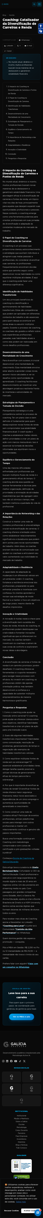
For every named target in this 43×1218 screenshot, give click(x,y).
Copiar (9, 51)
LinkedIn (10, 45)
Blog (4, 15)
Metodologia (21, 1127)
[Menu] (39, 4)
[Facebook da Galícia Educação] (11, 1061)
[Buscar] (34, 4)
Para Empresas (21, 1136)
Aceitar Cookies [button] (31, 1210)
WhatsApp (25, 40)
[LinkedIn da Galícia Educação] (7, 1061)
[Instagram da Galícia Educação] (3, 1061)
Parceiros (21, 1133)
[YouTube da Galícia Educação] (15, 1061)
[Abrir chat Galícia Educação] (38, 1212)
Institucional (21, 1115)
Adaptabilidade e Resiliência (19, 145)
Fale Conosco (21, 1148)
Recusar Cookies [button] (11, 1210)
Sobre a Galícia (21, 1121)
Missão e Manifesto (21, 1118)
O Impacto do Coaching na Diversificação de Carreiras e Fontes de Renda (22, 90)
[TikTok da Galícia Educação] (20, 1061)
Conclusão (12, 154)
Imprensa (21, 1142)
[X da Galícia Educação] (24, 1061)
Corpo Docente (21, 1130)
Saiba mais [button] (21, 1202)
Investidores (21, 1139)
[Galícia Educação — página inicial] (21, 1044)
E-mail (29, 45)
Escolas (22, 1124)
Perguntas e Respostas (17, 158)
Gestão (12, 15)
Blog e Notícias (22, 1145)
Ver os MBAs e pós (21, 1017)
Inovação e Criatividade (17, 149)
